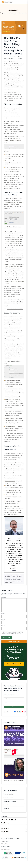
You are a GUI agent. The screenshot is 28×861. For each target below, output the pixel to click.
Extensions (6, 808)
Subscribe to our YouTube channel (13, 485)
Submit (14, 707)
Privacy (3, 843)
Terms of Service (5, 841)
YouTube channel (19, 780)
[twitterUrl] (12, 571)
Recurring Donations (8, 794)
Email (3, 619)
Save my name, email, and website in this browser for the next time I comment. (13, 632)
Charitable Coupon (5, 846)
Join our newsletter (10, 481)
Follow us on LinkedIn (10, 490)
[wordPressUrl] (15, 571)
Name (3, 613)
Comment (4, 597)
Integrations (6, 804)
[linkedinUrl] (14, 571)
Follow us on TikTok (10, 501)
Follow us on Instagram (11, 494)
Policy (6, 843)
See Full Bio (13, 568)
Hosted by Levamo (5, 849)
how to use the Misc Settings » (15, 309)
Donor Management (8, 797)
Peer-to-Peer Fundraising (10, 801)
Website (3, 626)
